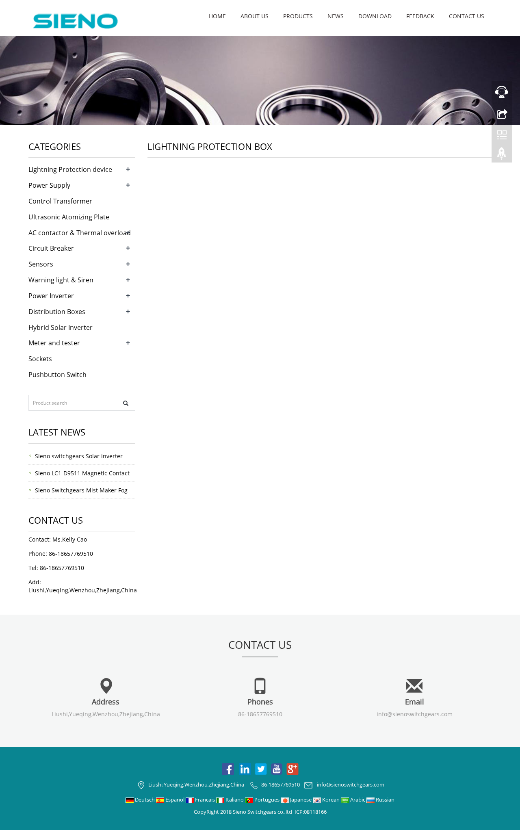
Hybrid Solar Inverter (60, 327)
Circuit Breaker (51, 248)
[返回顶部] (502, 155)
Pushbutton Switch (57, 374)
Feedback (420, 16)
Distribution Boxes (56, 311)
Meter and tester (54, 342)
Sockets (40, 358)
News (335, 16)
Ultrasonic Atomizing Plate (68, 216)
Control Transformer (60, 201)
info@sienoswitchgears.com (415, 714)
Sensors (40, 264)
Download (375, 16)
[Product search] (126, 403)
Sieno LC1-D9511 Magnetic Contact (82, 473)
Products (298, 16)
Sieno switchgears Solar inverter (79, 456)
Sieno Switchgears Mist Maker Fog (81, 490)
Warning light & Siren (60, 279)
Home (217, 16)
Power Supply (49, 185)
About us (254, 16)
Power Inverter (51, 295)
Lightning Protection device (70, 169)
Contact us (466, 16)
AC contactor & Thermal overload (79, 232)
